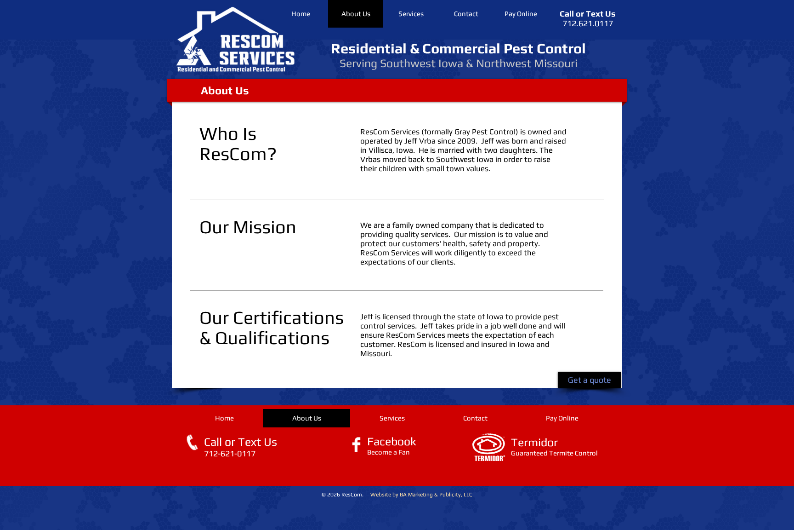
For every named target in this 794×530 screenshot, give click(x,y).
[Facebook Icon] (356, 444)
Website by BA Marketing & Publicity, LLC (421, 494)
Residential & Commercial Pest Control (458, 48)
